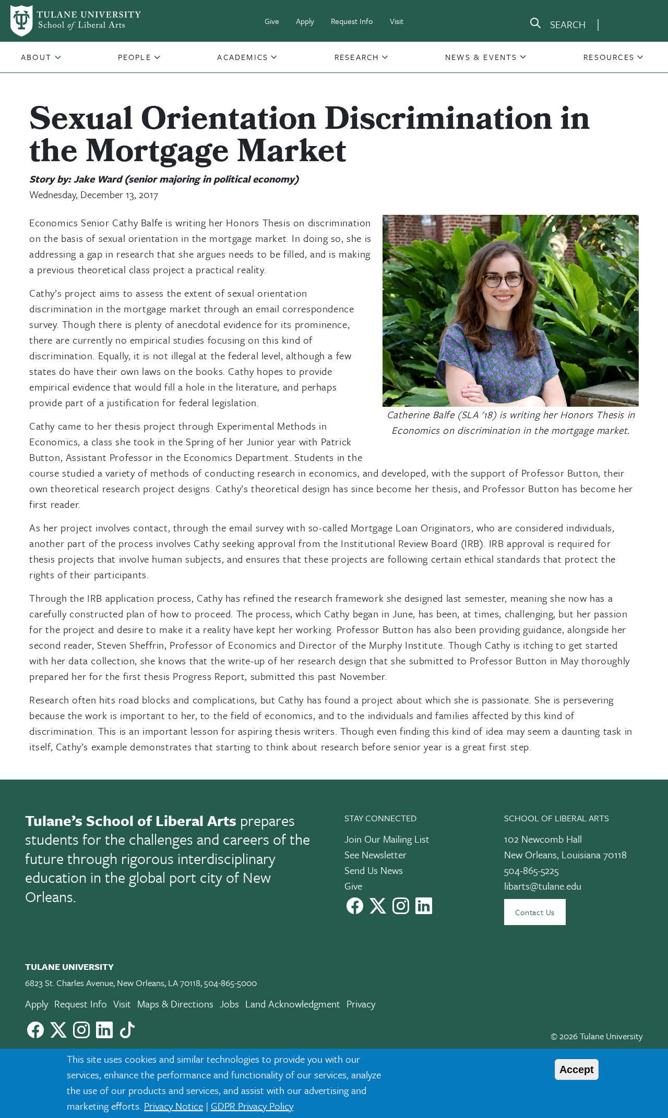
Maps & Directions (175, 1004)
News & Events (481, 57)
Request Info (352, 21)
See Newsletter (375, 854)
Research (357, 57)
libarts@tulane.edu (542, 886)
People (134, 57)
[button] (37, 57)
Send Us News (373, 870)
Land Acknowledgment (292, 1004)
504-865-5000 (230, 982)
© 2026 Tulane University (597, 1035)
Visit (396, 21)
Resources (609, 57)
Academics (242, 57)
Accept (576, 1069)
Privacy (361, 1004)
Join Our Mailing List (387, 839)
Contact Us (535, 912)
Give (272, 21)
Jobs (229, 1004)
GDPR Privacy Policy (252, 1106)
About (36, 57)
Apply (305, 21)
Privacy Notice (173, 1106)
